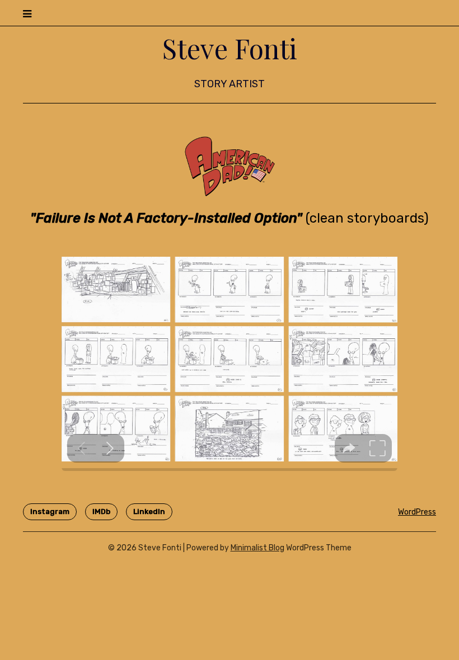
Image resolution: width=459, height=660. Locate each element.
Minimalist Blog (257, 548)
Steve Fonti (229, 48)
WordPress (417, 512)
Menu (424, 12)
